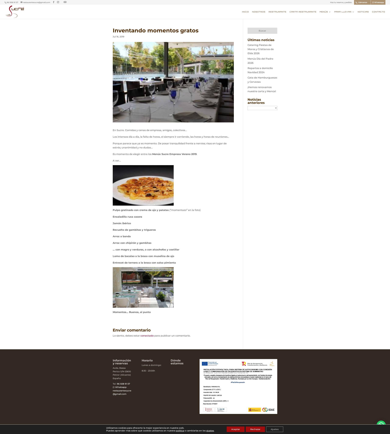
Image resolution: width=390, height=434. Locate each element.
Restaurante (277, 12)
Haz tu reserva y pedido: (341, 2)
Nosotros (258, 12)
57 (128, 383)
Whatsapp (379, 2)
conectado (147, 335)
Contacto (378, 12)
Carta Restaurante (303, 12)
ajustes (210, 430)
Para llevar (342, 12)
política (180, 430)
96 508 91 (122, 383)
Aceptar (235, 429)
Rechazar (255, 429)
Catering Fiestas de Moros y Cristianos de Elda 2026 (261, 49)
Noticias (363, 12)
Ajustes (275, 429)
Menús (324, 12)
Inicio (245, 12)
